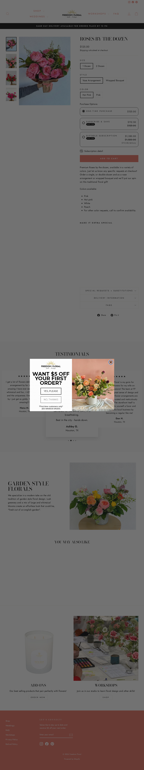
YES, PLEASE (51, 391)
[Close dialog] (111, 362)
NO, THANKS (51, 399)
